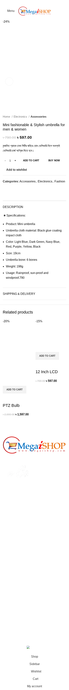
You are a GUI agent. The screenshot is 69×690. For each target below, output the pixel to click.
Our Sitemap (11, 625)
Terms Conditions (14, 521)
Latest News (11, 618)
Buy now (54, 160)
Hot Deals (9, 559)
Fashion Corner (13, 552)
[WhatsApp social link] (41, 3)
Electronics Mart (13, 545)
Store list (8, 573)
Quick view (7, 398)
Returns (8, 598)
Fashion (59, 181)
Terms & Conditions (15, 604)
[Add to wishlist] (17, 398)
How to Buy (10, 528)
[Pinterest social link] (37, 3)
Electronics (21, 116)
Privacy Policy (12, 514)
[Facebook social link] (27, 3)
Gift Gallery (10, 566)
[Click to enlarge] (9, 81)
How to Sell (10, 500)
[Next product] (64, 117)
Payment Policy (13, 507)
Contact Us (10, 611)
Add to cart (31, 160)
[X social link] (32, 3)
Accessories (38, 116)
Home (7, 116)
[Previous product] (57, 117)
